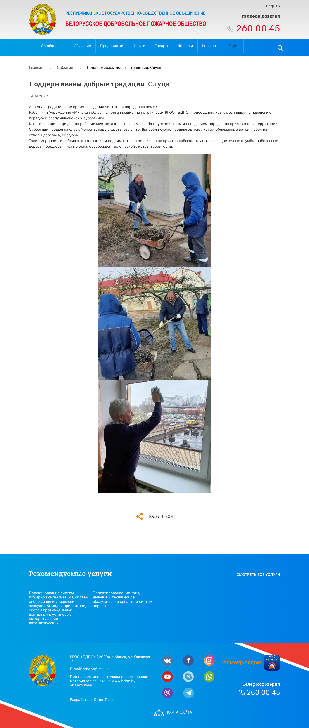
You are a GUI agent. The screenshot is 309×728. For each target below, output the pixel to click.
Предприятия (112, 45)
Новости (185, 45)
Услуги (139, 45)
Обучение (82, 45)
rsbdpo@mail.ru (96, 669)
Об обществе (52, 45)
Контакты (210, 45)
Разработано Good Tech (91, 699)
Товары (161, 45)
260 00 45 (258, 28)
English (273, 6)
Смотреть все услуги (258, 574)
